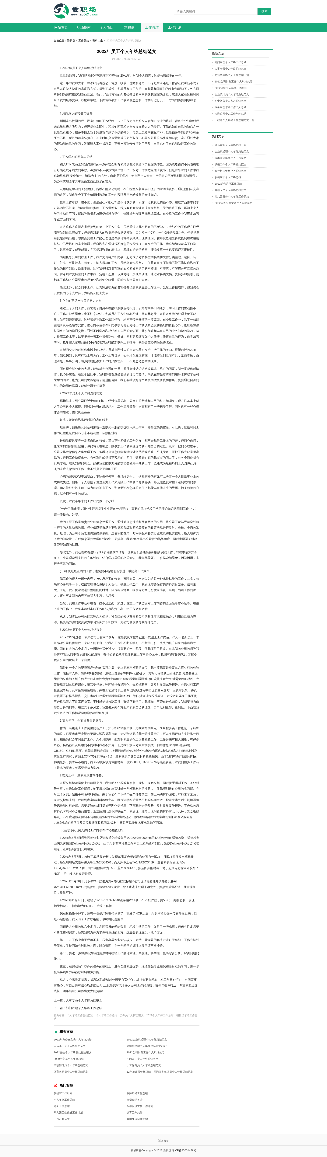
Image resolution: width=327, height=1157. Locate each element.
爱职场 (71, 40)
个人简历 (106, 27)
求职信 (129, 27)
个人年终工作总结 (106, 1015)
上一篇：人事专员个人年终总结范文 (78, 1000)
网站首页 (61, 27)
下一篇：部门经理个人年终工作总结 (78, 1008)
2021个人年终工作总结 (160, 1015)
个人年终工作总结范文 (80, 1015)
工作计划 (174, 27)
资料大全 (97, 40)
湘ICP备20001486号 (184, 1150)
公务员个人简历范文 (132, 1015)
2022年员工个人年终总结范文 (124, 40)
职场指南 (84, 27)
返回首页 (163, 1140)
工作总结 (152, 27)
